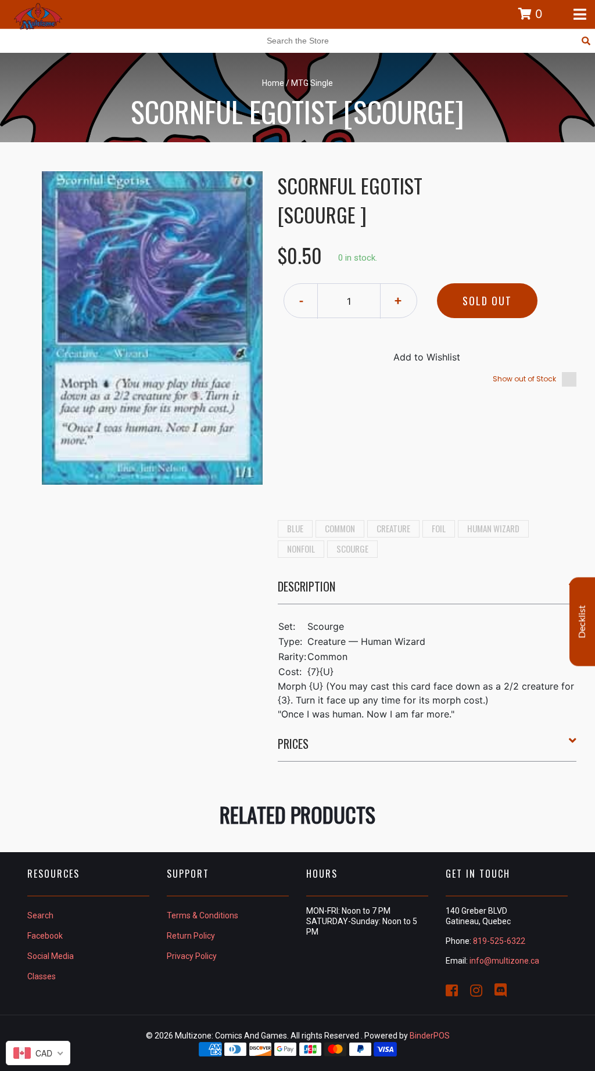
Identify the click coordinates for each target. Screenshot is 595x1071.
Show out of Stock (524, 379)
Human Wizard (493, 528)
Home (273, 83)
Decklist (582, 621)
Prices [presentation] (293, 743)
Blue (295, 528)
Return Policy (191, 935)
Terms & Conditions (202, 915)
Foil (439, 528)
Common (340, 528)
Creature (393, 528)
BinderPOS (430, 1035)
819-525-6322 (499, 941)
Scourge (352, 548)
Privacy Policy (192, 956)
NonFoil (301, 548)
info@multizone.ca (504, 960)
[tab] (427, 591)
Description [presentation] (306, 586)
